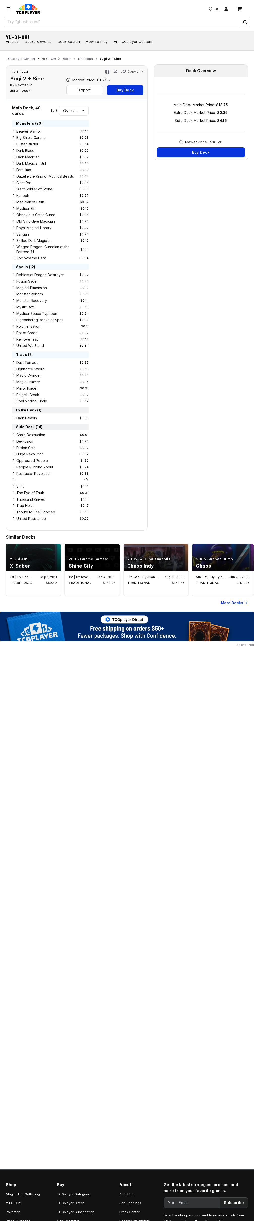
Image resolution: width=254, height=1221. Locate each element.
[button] (245, 22)
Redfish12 (23, 85)
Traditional (85, 59)
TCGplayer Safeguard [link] (74, 1194)
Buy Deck (125, 90)
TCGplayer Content (20, 59)
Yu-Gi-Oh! (18, 37)
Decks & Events (38, 41)
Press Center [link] (129, 1212)
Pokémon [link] (13, 1212)
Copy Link (136, 71)
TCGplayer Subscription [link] (75, 1212)
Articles (12, 41)
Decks (66, 59)
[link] (28, 9)
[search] (122, 22)
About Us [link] (126, 1194)
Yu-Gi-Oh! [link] (13, 1203)
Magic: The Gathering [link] (23, 1194)
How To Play (97, 41)
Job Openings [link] (130, 1203)
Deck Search (69, 41)
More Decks (232, 603)
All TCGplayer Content (133, 41)
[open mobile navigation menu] (8, 9)
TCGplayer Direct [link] (70, 1203)
